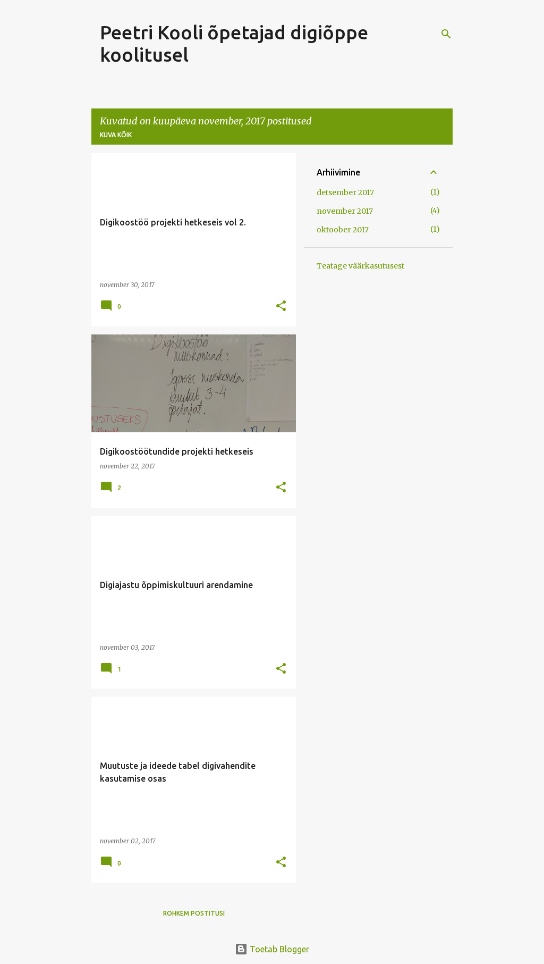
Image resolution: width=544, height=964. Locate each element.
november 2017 (345, 211)
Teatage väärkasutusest (360, 266)
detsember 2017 (345, 192)
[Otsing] (446, 34)
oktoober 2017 (343, 229)
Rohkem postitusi (194, 913)
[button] (281, 306)
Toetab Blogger (278, 949)
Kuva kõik (116, 134)
